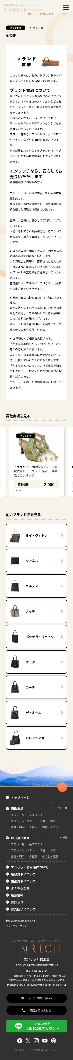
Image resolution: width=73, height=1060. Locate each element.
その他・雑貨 (50, 856)
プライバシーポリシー (17, 925)
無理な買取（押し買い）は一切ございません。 (36, 300)
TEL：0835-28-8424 (36, 970)
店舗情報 (17, 895)
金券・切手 (18, 827)
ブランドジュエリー (23, 821)
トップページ (20, 797)
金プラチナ (36, 815)
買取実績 (17, 808)
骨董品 (33, 827)
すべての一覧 (60, 808)
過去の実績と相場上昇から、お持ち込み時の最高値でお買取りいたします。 (36, 253)
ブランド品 (15, 27)
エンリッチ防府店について (29, 867)
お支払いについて (23, 909)
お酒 (52, 821)
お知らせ (17, 902)
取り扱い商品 (20, 837)
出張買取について (23, 881)
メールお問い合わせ (40, 998)
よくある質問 (20, 888)
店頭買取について (23, 874)
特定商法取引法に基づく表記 (21, 921)
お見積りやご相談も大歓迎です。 (33, 338)
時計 (42, 821)
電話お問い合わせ (40, 1010)
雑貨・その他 (50, 827)
